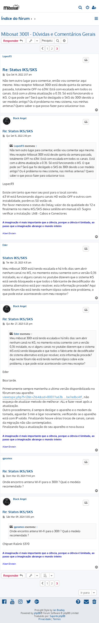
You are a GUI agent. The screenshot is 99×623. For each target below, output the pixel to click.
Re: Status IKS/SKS (20, 69)
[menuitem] (80, 8)
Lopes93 (7, 56)
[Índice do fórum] (11, 6)
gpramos (7, 458)
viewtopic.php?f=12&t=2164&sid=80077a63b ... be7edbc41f (42, 397)
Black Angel (19, 118)
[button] (42, 48)
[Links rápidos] (96, 18)
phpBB (37, 613)
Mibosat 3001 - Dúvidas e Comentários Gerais (48, 34)
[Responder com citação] (86, 60)
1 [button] (47, 48)
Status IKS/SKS (15, 258)
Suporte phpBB (57, 616)
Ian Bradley (59, 610)
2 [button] (52, 48)
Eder (5, 245)
